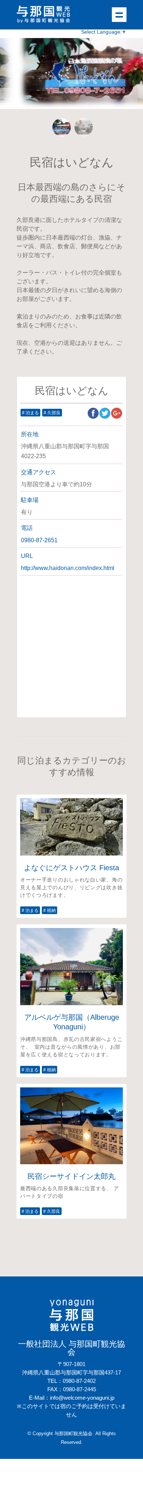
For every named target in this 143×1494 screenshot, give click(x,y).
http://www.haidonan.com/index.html (67, 568)
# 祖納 (49, 910)
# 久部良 (52, 412)
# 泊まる (30, 412)
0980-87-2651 (39, 540)
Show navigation (119, 14)
